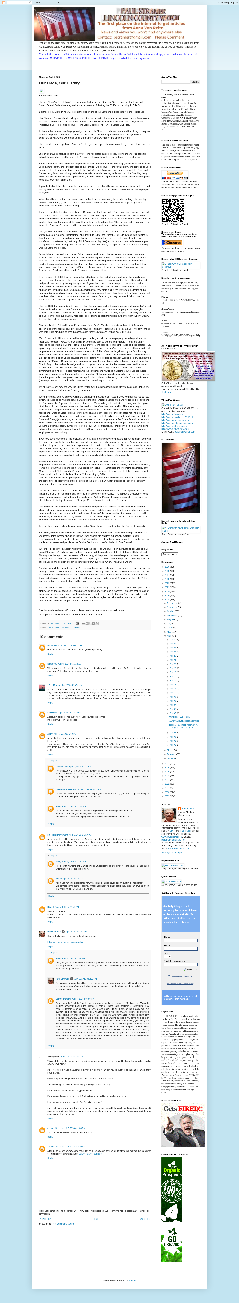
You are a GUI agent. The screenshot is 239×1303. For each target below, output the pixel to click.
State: (167, 953)
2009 (167, 796)
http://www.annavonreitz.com (175, 429)
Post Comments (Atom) (63, 1224)
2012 (167, 784)
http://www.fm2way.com (172, 414)
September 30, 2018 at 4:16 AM (70, 1146)
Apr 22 (173, 668)
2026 (167, 567)
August (170, 619)
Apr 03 (173, 737)
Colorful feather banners (90, 1154)
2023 (167, 579)
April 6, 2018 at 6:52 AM (71, 645)
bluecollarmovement (66, 789)
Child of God (62, 766)
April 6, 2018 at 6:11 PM (80, 766)
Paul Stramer (54, 932)
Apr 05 (173, 713)
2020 (167, 591)
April (169, 636)
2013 (167, 780)
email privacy (188, 976)
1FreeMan (52, 685)
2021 (167, 587)
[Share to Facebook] (93, 623)
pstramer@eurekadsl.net (173, 840)
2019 (167, 595)
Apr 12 (173, 688)
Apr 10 (173, 693)
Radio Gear (185, 831)
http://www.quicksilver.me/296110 (177, 417)
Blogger (132, 1280)
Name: (167, 937)
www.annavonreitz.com (179, 848)
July (169, 624)
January (171, 758)
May (169, 632)
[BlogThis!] (87, 623)
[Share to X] (90, 623)
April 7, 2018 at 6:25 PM (85, 979)
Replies (54, 760)
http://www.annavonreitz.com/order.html (66, 942)
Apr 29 (173, 643)
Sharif (59, 878)
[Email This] (83, 623)
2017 (167, 763)
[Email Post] (77, 623)
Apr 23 (173, 664)
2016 (167, 767)
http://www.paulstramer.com (174, 426)
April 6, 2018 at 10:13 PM (89, 789)
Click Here (166, 392)
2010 (167, 792)
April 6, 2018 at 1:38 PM (65, 734)
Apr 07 (173, 705)
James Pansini (63, 999)
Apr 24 (173, 660)
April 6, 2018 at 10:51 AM (70, 685)
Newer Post (45, 1219)
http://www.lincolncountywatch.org (177, 423)
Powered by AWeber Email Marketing (180, 984)
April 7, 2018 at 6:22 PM (73, 958)
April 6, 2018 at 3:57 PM (80, 835)
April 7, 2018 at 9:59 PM (83, 999)
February (171, 754)
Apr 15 (173, 680)
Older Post (145, 1219)
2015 (167, 771)
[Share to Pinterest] (97, 623)
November (172, 607)
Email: (167, 945)
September (172, 615)
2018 (167, 599)
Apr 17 (173, 676)
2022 (167, 583)
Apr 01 (173, 745)
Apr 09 (173, 697)
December (172, 603)
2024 (167, 575)
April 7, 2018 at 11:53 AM (67, 907)
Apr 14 (173, 684)
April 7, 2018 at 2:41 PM (77, 932)
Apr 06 (173, 709)
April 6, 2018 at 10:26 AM (69, 664)
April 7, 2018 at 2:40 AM (74, 878)
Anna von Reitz (53, 627)
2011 (167, 788)
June (169, 628)
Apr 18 (173, 672)
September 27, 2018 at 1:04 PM (70, 1128)
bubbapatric (53, 645)
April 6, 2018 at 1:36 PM (70, 712)
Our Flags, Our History (179, 717)
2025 (167, 571)
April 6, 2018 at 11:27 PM (74, 806)
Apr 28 (173, 648)
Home (96, 1219)
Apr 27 (173, 652)
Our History (75, 627)
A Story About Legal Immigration (184, 721)
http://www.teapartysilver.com (175, 420)
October (171, 611)
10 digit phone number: (175, 961)
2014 (167, 776)
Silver (172, 831)
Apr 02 (173, 741)
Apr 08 (173, 701)
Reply (50, 654)
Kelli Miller (52, 712)
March (170, 750)
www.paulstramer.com (171, 837)
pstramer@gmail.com (185, 432)
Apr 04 (173, 732)
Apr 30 (173, 639)
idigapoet (52, 664)
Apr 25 (173, 656)
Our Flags (65, 627)
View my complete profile (173, 852)
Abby (50, 734)
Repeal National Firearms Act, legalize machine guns (183, 726)
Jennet (50, 1128)
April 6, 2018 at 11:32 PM (74, 861)
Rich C (50, 907)
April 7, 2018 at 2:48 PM (72, 1057)
